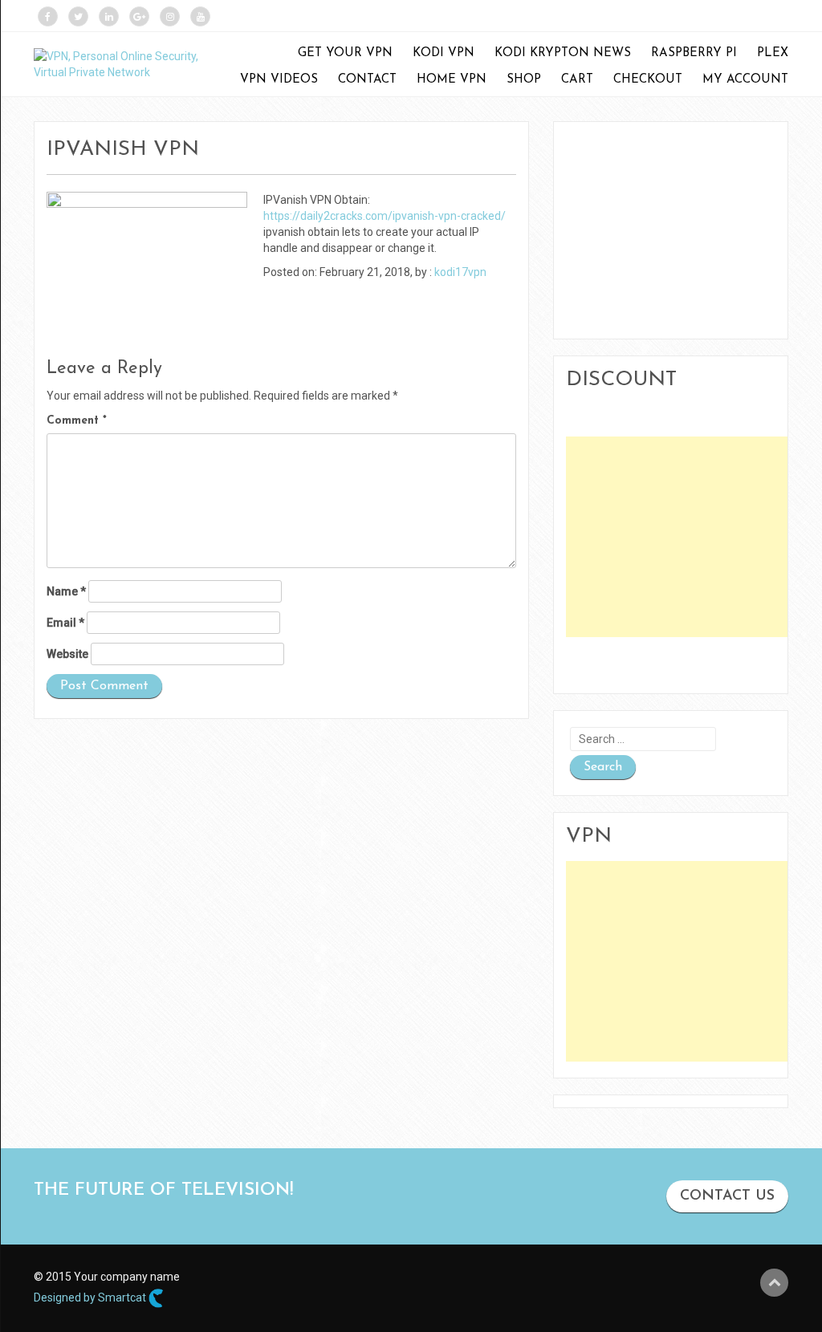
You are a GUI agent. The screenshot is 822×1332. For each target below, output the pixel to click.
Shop (524, 80)
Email (65, 622)
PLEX (772, 53)
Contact (367, 80)
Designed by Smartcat (91, 1297)
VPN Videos (279, 80)
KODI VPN (443, 53)
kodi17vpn (460, 272)
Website (67, 654)
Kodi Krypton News (562, 53)
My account (745, 80)
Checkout (647, 80)
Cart (577, 80)
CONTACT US (727, 1196)
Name (66, 591)
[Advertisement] (694, 537)
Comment (77, 421)
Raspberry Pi (694, 53)
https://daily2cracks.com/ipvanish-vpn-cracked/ (384, 215)
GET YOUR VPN (345, 53)
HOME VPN (451, 80)
